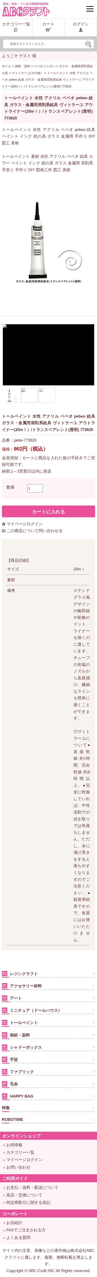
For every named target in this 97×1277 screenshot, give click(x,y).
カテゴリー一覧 (20, 1152)
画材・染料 (22, 66)
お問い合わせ (18, 1167)
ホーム (6, 66)
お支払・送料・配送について (32, 1187)
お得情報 (14, 1145)
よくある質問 (18, 1237)
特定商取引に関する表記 (28, 1202)
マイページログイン (25, 524)
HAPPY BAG (21, 1096)
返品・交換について (24, 1195)
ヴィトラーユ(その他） (27, 73)
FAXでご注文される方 (26, 1230)
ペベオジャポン (44, 66)
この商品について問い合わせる (35, 531)
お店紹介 (14, 1223)
